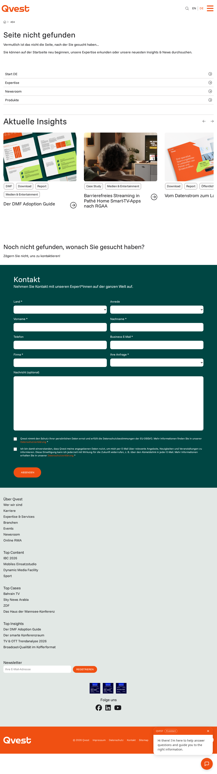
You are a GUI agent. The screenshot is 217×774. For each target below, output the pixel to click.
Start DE (11, 74)
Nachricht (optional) (26, 372)
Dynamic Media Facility (20, 570)
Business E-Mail (121, 337)
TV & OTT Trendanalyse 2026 (25, 641)
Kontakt (131, 740)
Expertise (12, 82)
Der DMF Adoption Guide (29, 204)
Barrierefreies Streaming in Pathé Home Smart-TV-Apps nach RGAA (112, 200)
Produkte (12, 100)
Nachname (118, 319)
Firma (18, 354)
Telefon (19, 337)
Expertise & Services (19, 516)
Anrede (115, 301)
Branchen (10, 522)
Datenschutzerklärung (33, 441)
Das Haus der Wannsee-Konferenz (29, 611)
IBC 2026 (10, 558)
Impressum (99, 740)
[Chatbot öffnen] (187, 8)
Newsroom (13, 91)
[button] (204, 121)
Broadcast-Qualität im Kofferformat (29, 647)
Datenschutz (116, 740)
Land (18, 301)
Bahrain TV (11, 593)
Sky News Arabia (16, 599)
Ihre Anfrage (119, 354)
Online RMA (12, 540)
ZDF (6, 605)
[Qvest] (15, 8)
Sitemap (143, 740)
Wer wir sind (12, 505)
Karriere (9, 510)
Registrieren (85, 669)
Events (8, 528)
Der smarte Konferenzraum (23, 635)
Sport (7, 576)
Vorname (21, 319)
